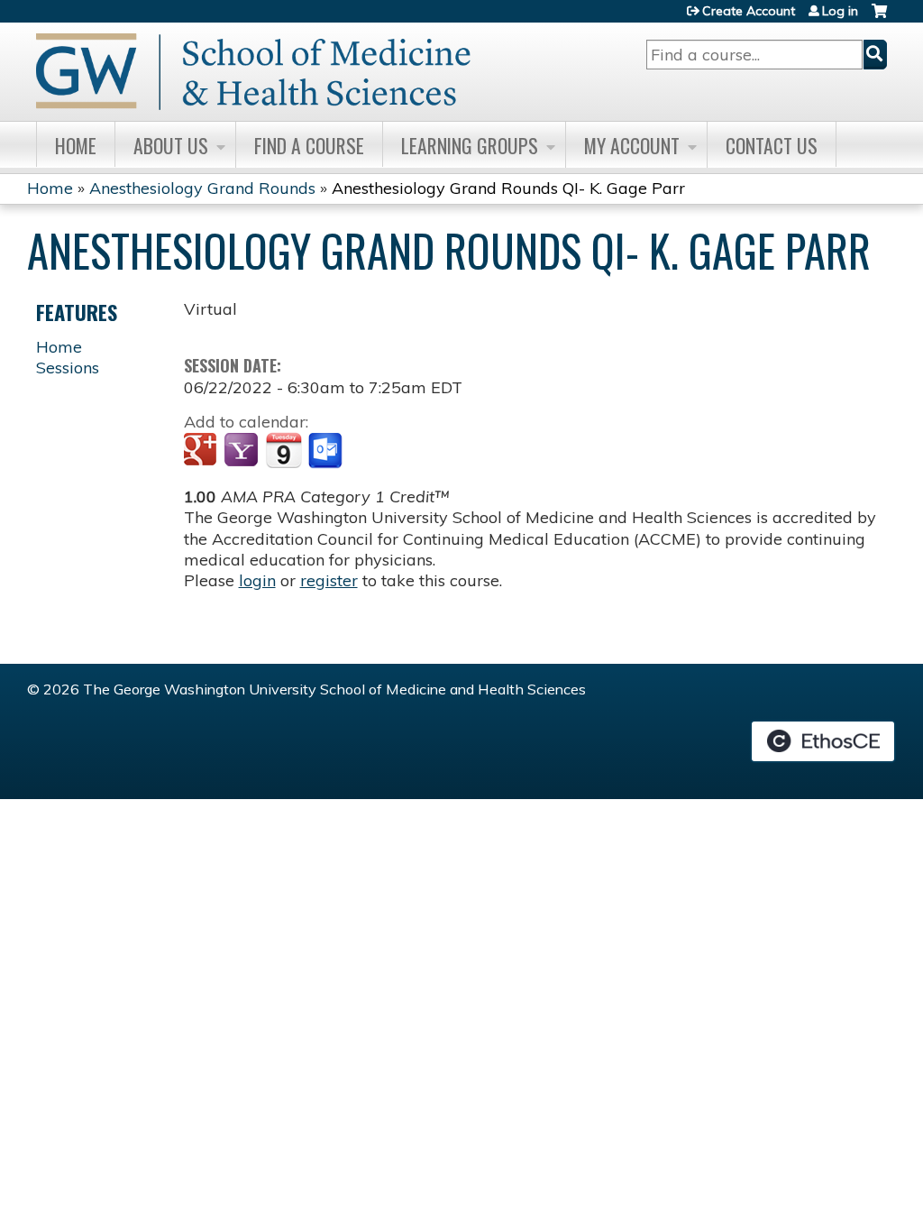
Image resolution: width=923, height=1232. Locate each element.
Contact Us (772, 145)
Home (75, 145)
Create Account (748, 11)
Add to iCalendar (283, 450)
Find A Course (309, 145)
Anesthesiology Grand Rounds (202, 188)
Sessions (67, 367)
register (329, 580)
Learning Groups (469, 145)
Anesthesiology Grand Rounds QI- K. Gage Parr (508, 188)
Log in (840, 11)
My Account (632, 145)
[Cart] (879, 18)
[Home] (253, 72)
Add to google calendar (202, 451)
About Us (170, 145)
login (257, 580)
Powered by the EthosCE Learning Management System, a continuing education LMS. (823, 741)
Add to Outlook (326, 451)
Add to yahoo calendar (242, 451)
